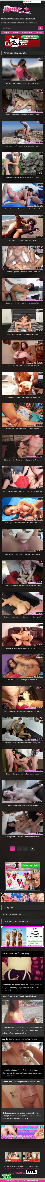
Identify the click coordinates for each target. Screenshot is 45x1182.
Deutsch (28, 1)
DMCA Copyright (23, 1169)
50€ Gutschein (27, 33)
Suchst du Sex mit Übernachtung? (16, 954)
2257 (20, 1173)
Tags (24, 1173)
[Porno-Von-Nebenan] (18, 9)
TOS (16, 1173)
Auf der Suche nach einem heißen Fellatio (19, 1039)
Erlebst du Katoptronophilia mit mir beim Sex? (21, 1082)
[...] (9, 990)
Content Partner (11, 1169)
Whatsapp (39, 33)
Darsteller (16, 33)
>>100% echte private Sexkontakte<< (22, 1181)
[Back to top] (37, 1175)
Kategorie (6, 33)
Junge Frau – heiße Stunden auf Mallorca (19, 996)
